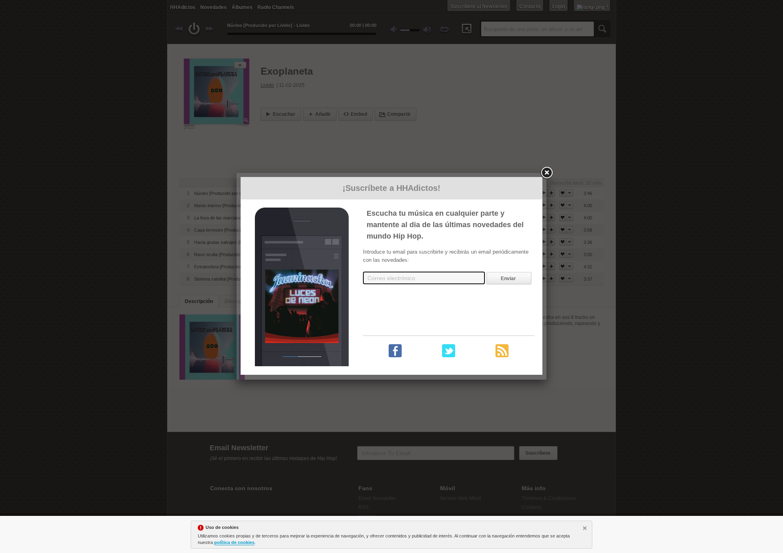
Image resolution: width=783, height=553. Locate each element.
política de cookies (234, 542)
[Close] (546, 173)
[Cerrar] (585, 529)
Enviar (508, 278)
